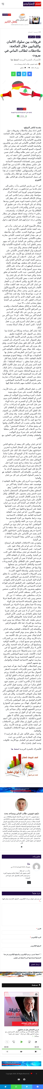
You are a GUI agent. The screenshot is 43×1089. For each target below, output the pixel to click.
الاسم (38, 929)
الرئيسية (36, 32)
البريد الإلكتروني (35, 937)
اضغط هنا (15, 60)
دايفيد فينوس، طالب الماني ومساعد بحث (26, 64)
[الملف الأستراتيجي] (32, 4)
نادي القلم (31, 37)
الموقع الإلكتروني (36, 946)
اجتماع (30, 32)
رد (29, 882)
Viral (34, 1074)
